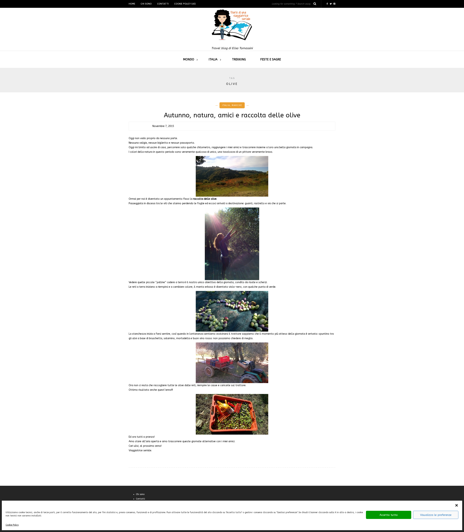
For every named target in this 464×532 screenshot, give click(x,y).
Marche (237, 105)
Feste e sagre (270, 59)
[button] (456, 505)
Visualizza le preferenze (435, 515)
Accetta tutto (389, 515)
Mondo (188, 59)
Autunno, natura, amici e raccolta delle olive (232, 115)
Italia (213, 59)
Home (132, 3)
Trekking (239, 59)
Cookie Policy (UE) (185, 3)
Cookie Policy (12, 525)
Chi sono (146, 3)
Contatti (163, 3)
